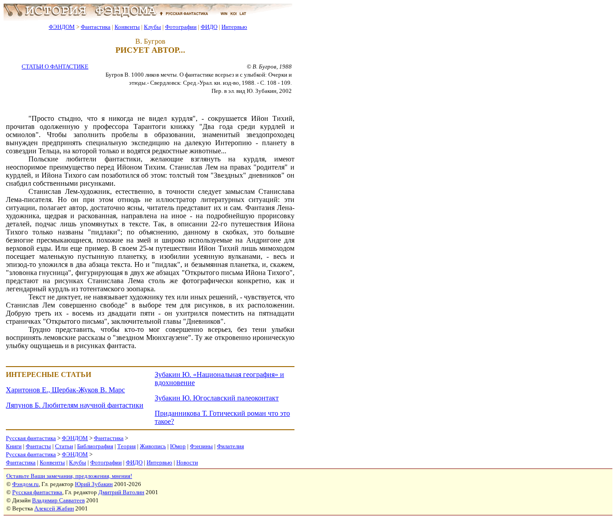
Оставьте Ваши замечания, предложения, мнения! (69, 476)
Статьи (64, 446)
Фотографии (181, 26)
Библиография (95, 446)
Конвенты (127, 26)
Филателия (230, 446)
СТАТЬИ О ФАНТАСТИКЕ (55, 66)
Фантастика (95, 26)
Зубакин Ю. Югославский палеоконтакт (217, 398)
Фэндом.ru (25, 484)
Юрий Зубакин (94, 484)
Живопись (153, 446)
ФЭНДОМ (62, 26)
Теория (126, 446)
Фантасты (38, 446)
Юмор (178, 446)
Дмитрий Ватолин (121, 492)
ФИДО (209, 26)
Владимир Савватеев (58, 500)
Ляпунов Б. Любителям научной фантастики (74, 405)
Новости (187, 462)
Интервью (234, 26)
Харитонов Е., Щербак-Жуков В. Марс (65, 390)
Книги (14, 446)
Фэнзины (201, 446)
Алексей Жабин (54, 508)
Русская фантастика (31, 438)
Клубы (152, 26)
